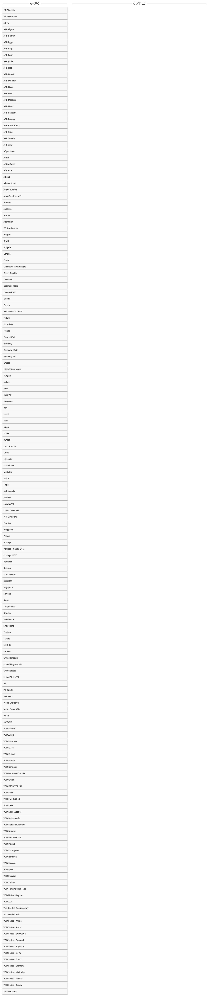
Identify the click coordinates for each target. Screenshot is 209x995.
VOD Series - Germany (14, 965)
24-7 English (9, 10)
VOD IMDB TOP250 (13, 786)
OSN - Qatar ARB (11, 510)
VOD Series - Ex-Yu (12, 953)
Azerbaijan (8, 221)
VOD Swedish (10, 876)
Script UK (8, 581)
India (6, 388)
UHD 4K (7, 645)
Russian (7, 568)
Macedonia (9, 465)
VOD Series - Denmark (14, 940)
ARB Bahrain (9, 35)
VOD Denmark (10, 741)
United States (10, 670)
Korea (6, 433)
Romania (8, 561)
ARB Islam (8, 55)
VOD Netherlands (12, 818)
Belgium (7, 234)
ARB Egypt (8, 42)
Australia (8, 209)
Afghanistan (9, 151)
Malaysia (8, 471)
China (6, 260)
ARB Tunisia (9, 138)
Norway (7, 497)
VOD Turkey (9, 882)
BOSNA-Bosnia (11, 228)
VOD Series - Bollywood (15, 933)
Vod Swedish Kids (12, 914)
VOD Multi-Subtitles (12, 811)
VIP (5, 683)
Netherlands (9, 491)
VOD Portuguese (11, 850)
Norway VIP (9, 504)
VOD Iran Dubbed (12, 799)
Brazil (6, 241)
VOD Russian (9, 863)
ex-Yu (6, 715)
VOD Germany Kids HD (14, 773)
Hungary (7, 375)
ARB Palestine (10, 112)
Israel (6, 414)
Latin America (10, 446)
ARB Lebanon (10, 80)
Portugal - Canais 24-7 (14, 548)
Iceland (7, 382)
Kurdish (7, 439)
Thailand (7, 632)
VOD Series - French (13, 959)
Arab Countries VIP (12, 196)
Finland (7, 318)
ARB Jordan (9, 61)
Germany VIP (9, 356)
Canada (7, 253)
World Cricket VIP (11, 702)
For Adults (8, 324)
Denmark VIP (10, 292)
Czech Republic (10, 273)
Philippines (8, 529)
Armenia (7, 202)
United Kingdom (11, 657)
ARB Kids (8, 67)
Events (7, 305)
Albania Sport (10, 183)
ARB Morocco (10, 99)
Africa (6, 157)
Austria (7, 215)
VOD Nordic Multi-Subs (14, 824)
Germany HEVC (10, 350)
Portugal (7, 542)
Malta (6, 478)
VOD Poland (9, 843)
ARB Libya (8, 87)
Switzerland (9, 625)
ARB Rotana (9, 119)
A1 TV (6, 23)
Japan (6, 427)
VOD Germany (10, 767)
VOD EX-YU (9, 747)
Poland (7, 536)
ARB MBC (8, 93)
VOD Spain (8, 869)
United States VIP (11, 677)
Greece (7, 362)
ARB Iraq (8, 48)
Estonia (7, 298)
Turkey (7, 638)
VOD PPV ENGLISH (12, 837)
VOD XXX (8, 901)
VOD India (8, 792)
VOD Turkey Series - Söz (15, 888)
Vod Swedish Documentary (16, 908)
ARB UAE (8, 144)
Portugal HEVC (10, 555)
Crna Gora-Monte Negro (15, 266)
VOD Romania (10, 856)
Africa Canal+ (10, 164)
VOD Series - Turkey (13, 985)
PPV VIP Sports (10, 516)
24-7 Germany (10, 16)
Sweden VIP (9, 619)
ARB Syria (8, 132)
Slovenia (7, 593)
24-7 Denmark (10, 991)
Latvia (6, 452)
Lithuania (8, 459)
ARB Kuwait (9, 74)
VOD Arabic (9, 734)
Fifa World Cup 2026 (13, 311)
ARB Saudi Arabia (11, 125)
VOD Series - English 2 (14, 946)
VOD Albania (9, 728)
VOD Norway (10, 831)
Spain (6, 600)
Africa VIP (8, 170)
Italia (6, 420)
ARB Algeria (9, 29)
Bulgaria (7, 247)
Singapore (8, 587)
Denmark (8, 279)
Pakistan (7, 523)
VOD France (9, 760)
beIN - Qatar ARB (12, 709)
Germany (8, 343)
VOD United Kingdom (13, 895)
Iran (5, 407)
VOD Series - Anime (13, 920)
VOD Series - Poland (13, 978)
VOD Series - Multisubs (14, 972)
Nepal (6, 484)
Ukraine (7, 651)
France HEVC (9, 337)
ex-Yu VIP (8, 722)
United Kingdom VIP (13, 664)
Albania (7, 176)
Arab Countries (10, 189)
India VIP (8, 395)
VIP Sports (8, 690)
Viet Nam (8, 696)
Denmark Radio (11, 285)
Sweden (7, 613)
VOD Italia (8, 805)
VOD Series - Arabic (12, 927)
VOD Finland (9, 754)
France (7, 330)
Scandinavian (9, 574)
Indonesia (8, 401)
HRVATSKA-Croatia (12, 369)
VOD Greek (9, 779)
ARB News (8, 106)
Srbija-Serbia (9, 606)
